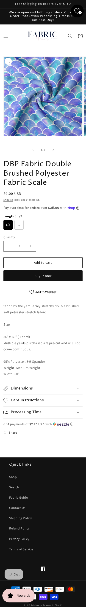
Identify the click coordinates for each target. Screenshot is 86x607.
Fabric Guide (18, 497)
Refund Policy (19, 528)
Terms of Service (21, 549)
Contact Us (17, 508)
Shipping (8, 199)
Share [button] (13, 432)
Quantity (9, 237)
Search (14, 487)
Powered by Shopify (53, 605)
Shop (13, 477)
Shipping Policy (20, 518)
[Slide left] (33, 150)
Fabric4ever (36, 605)
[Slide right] (53, 150)
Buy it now (43, 276)
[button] (6, 36)
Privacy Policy (19, 539)
